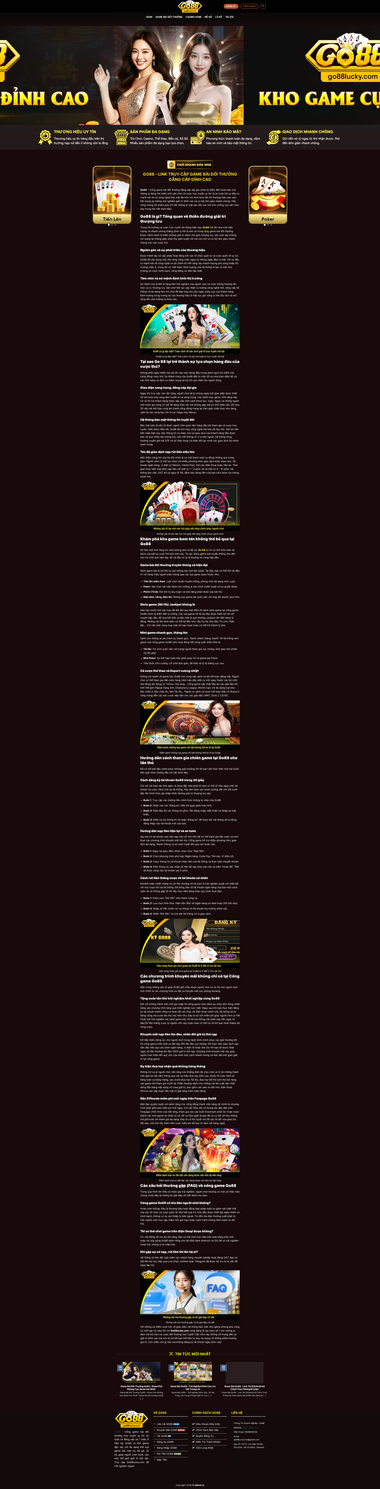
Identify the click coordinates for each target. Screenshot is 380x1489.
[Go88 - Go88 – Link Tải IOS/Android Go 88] (190, 6)
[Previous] (11, 75)
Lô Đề (218, 17)
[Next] (368, 75)
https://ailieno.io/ (251, 1427)
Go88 (149, 17)
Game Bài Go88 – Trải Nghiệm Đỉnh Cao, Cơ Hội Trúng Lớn (192, 1388)
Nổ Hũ (208, 17)
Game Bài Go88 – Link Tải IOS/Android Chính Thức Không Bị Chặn (244, 1388)
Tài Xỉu (229, 17)
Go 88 (201, 549)
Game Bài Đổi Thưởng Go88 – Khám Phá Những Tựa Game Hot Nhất (141, 1388)
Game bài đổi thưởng (169, 17)
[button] (263, 6)
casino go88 (193, 17)
